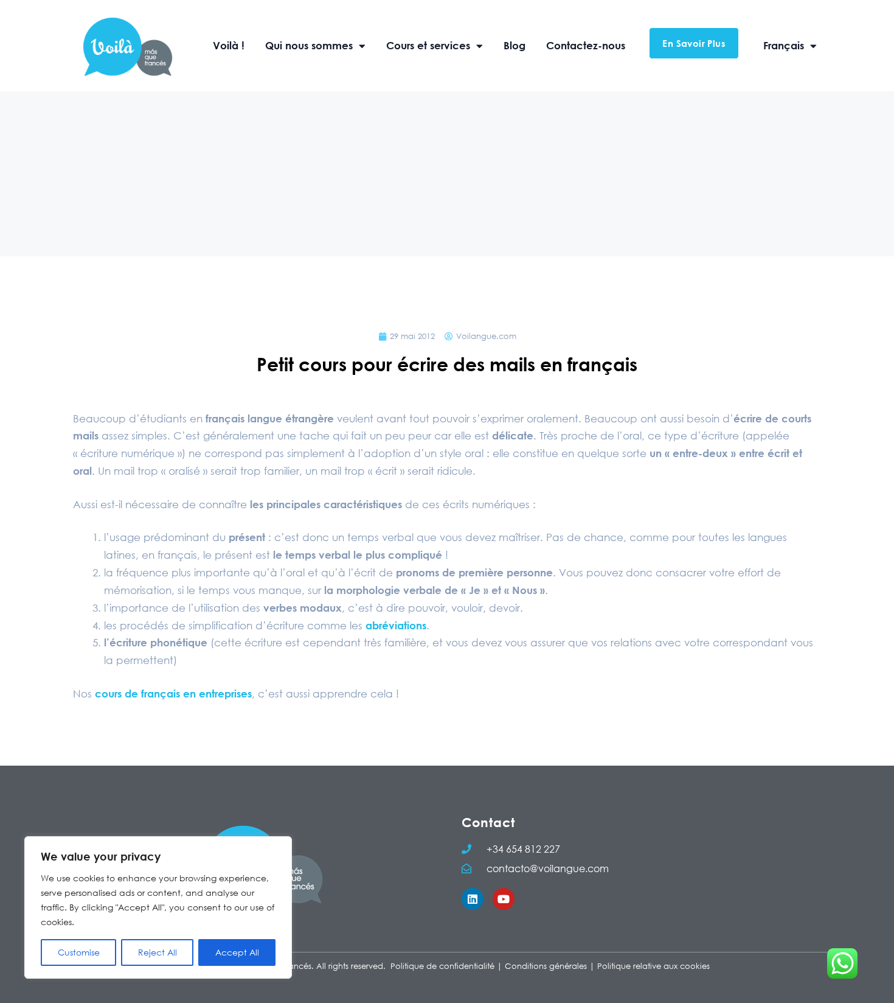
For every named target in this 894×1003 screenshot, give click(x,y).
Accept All (237, 952)
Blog (514, 45)
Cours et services (428, 45)
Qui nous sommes (309, 45)
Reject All (157, 952)
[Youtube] (504, 899)
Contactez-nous (585, 45)
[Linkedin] (472, 899)
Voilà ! (228, 45)
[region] (158, 907)
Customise (79, 952)
